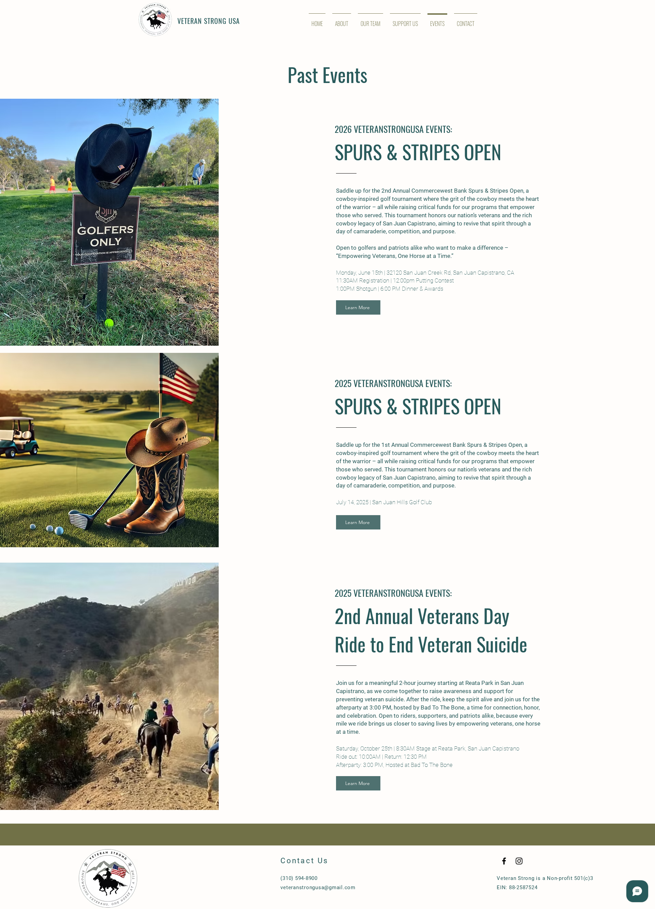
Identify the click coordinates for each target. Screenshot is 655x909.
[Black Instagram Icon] (519, 861)
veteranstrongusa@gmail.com (317, 887)
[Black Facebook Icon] (504, 861)
